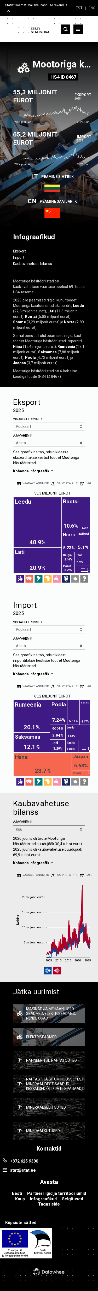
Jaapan (19, 363)
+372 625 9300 (24, 1161)
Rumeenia (66, 346)
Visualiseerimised (27, 419)
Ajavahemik (22, 435)
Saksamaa (47, 352)
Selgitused (72, 1198)
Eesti (17, 1193)
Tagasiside (49, 1204)
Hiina (17, 346)
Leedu (78, 306)
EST (79, 8)
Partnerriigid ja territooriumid (56, 1193)
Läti (51, 311)
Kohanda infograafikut (33, 471)
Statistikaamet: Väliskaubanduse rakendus (36, 5)
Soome (19, 322)
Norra (69, 322)
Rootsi (31, 316)
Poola (30, 357)
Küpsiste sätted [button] (20, 1222)
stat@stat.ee (23, 1170)
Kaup (20, 1198)
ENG (92, 8)
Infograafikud (43, 1198)
